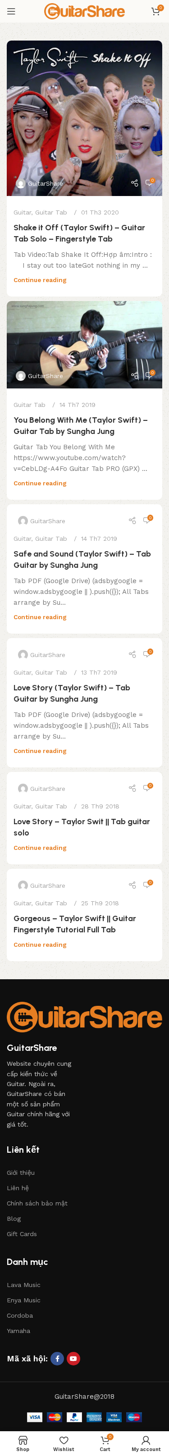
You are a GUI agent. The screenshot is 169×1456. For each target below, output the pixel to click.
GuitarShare (45, 183)
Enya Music (24, 1300)
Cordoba (20, 1315)
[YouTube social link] (73, 1358)
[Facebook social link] (57, 1358)
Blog (14, 1218)
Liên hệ (18, 1187)
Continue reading (40, 279)
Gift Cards (22, 1233)
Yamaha (18, 1330)
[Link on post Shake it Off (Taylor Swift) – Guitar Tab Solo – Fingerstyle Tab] (84, 118)
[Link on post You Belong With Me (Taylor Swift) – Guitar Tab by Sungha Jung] (84, 344)
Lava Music (24, 1284)
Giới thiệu (21, 1172)
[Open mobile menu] (11, 11)
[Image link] (84, 1017)
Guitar (22, 212)
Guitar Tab (51, 212)
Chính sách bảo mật (37, 1203)
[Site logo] (84, 11)
